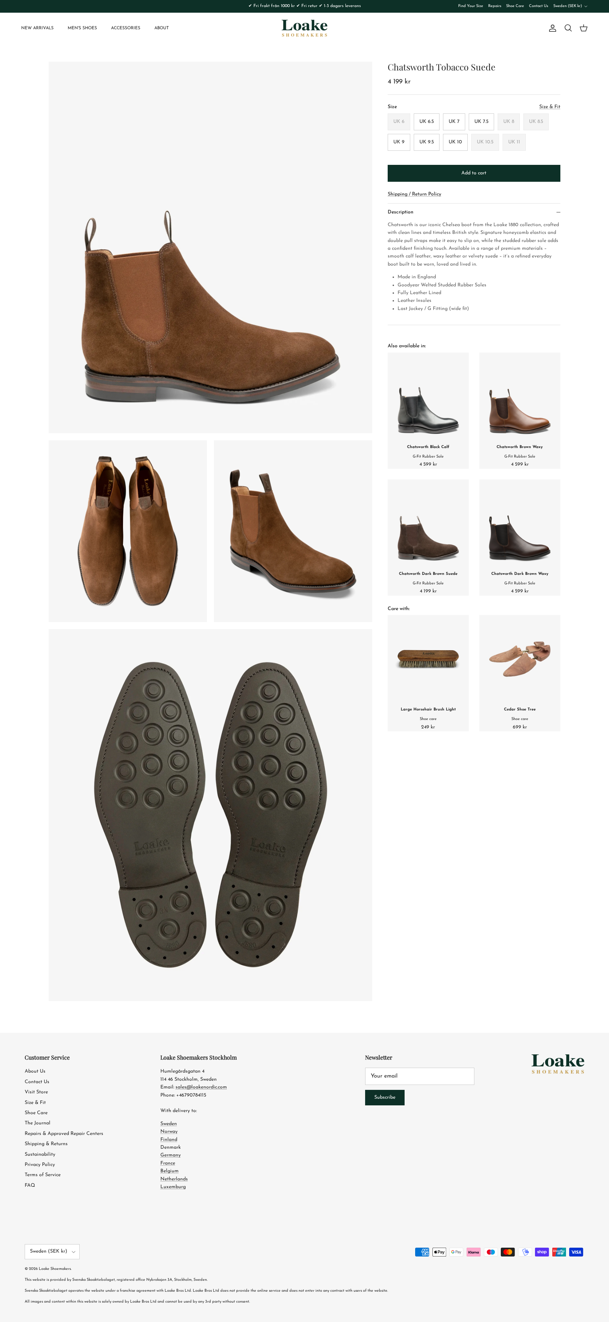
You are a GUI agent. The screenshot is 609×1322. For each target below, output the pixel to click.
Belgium (169, 1171)
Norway (169, 1131)
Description (400, 212)
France (167, 1163)
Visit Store (36, 1092)
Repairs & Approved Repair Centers (64, 1133)
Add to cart (473, 173)
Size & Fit (35, 1102)
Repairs (494, 6)
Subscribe (384, 1097)
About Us (35, 1071)
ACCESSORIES (125, 28)
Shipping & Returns (46, 1144)
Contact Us (538, 6)
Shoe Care (515, 6)
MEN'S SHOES (82, 28)
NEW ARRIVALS (37, 28)
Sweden (168, 1124)
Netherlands (174, 1179)
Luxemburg (173, 1187)
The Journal (37, 1123)
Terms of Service (43, 1175)
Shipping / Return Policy (414, 194)
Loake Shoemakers (55, 1269)
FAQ (30, 1185)
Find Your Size (470, 6)
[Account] (551, 28)
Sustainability (40, 1154)
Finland (168, 1139)
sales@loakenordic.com (201, 1087)
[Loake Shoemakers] (304, 28)
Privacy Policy (40, 1164)
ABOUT (161, 28)
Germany (170, 1155)
